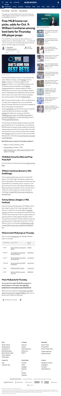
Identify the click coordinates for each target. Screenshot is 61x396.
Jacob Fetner (10, 47)
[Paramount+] (29, 382)
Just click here (30, 258)
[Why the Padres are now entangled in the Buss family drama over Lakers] (40, 83)
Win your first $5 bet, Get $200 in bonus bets (18, 263)
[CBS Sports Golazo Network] (42, 379)
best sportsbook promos (11, 119)
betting (7, 134)
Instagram (24, 367)
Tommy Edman (8, 147)
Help (3, 363)
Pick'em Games (6, 345)
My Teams (44, 367)
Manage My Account (46, 363)
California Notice (45, 353)
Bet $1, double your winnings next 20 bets (18, 248)
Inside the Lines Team (12, 49)
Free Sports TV (6, 349)
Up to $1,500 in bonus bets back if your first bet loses (18, 253)
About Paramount (26, 349)
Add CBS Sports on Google (28, 48)
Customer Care (6, 365)
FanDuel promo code (27, 223)
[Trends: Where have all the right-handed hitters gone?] (40, 41)
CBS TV (23, 353)
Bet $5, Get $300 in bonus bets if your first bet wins (18, 258)
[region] (48, 19)
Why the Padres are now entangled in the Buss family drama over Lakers (52, 82)
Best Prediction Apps (7, 353)
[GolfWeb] (30, 385)
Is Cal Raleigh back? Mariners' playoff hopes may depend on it (51, 48)
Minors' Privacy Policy (47, 349)
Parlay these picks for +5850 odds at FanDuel (17, 150)
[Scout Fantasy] (54, 382)
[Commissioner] (38, 382)
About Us (24, 345)
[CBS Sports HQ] (27, 379)
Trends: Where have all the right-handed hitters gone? (51, 40)
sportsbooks (10, 109)
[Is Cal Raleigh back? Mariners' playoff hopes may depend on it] (40, 50)
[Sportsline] (19, 382)
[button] (2, 2)
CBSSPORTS (30, 252)
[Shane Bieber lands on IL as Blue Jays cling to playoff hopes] (40, 100)
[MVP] (46, 382)
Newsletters (44, 365)
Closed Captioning (46, 351)
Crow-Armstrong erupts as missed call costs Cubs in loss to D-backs (51, 73)
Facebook (24, 369)
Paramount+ (24, 351)
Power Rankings (6, 11)
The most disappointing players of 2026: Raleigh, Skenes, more (51, 65)
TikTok (23, 365)
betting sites (15, 236)
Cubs (22, 82)
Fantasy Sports (6, 347)
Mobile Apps (5, 357)
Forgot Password (45, 369)
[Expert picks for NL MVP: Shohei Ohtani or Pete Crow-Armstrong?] (40, 58)
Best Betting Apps (7, 351)
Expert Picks (14, 11)
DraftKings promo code (9, 115)
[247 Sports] (8, 382)
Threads (23, 373)
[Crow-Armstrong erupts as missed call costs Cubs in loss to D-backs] (40, 75)
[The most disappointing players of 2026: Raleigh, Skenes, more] (40, 66)
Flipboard (24, 375)
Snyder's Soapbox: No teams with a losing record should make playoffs (52, 107)
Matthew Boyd (25, 97)
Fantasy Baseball (23, 11)
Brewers (4, 84)
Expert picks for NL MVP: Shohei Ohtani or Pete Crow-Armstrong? (52, 57)
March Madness (6, 355)
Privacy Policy (45, 347)
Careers (23, 347)
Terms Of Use (45, 345)
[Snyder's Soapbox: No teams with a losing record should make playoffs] (40, 109)
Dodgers (23, 80)
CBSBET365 (30, 272)
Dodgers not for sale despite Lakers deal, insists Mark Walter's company (50, 91)
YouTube (23, 363)
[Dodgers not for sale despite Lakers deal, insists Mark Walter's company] (40, 91)
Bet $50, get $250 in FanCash (17, 268)
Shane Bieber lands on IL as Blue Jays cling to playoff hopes (51, 99)
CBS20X (29, 247)
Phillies (4, 82)
